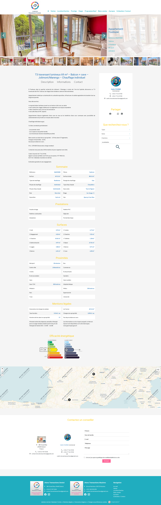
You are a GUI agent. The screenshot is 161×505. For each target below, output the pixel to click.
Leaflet (159, 407)
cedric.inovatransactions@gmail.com (117, 98)
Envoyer (106, 461)
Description (47, 81)
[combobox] (116, 129)
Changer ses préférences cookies (97, 502)
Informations (64, 81)
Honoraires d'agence (80, 502)
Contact (78, 81)
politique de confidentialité (105, 457)
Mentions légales (68, 502)
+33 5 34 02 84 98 (91, 489)
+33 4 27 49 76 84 (42, 451)
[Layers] (158, 369)
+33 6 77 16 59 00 (117, 93)
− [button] (2, 371)
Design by (115, 502)
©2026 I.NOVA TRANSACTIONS (51, 502)
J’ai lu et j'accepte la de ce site (103, 457)
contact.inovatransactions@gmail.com (43, 453)
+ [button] (2, 369)
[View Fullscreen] (2, 375)
